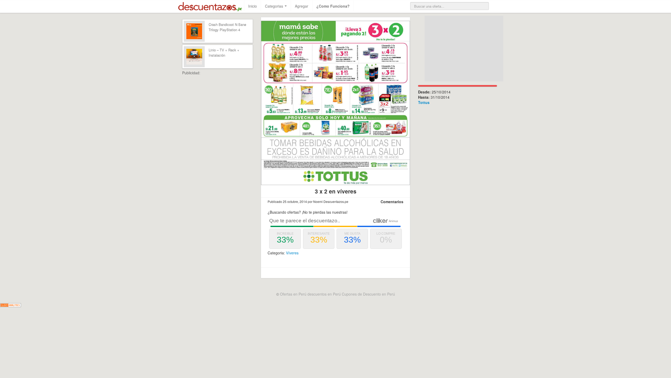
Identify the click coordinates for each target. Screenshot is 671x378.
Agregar (301, 6)
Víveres (292, 252)
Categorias (274, 6)
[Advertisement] (229, 154)
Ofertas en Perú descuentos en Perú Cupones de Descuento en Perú (337, 294)
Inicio (252, 6)
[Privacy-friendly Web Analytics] (10, 304)
